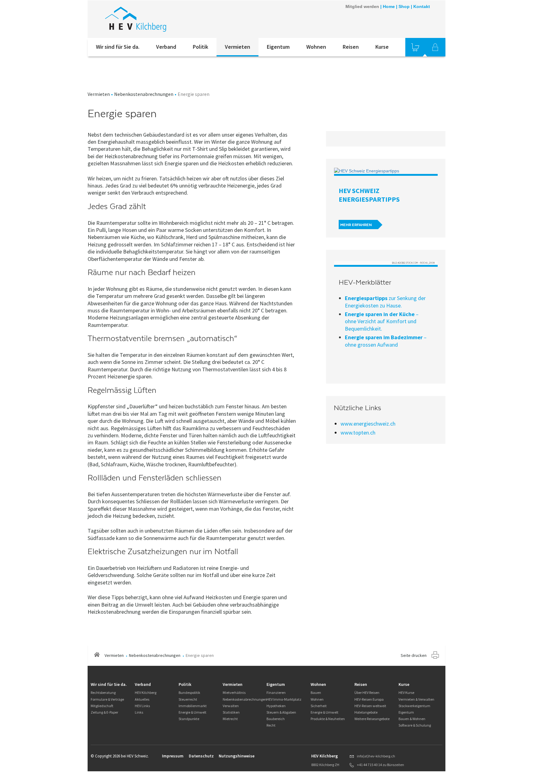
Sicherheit (319, 705)
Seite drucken (414, 655)
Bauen (316, 692)
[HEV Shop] (415, 47)
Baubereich (275, 718)
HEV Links (142, 705)
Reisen (351, 46)
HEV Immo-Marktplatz (283, 699)
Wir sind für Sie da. (117, 46)
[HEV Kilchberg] (170, 19)
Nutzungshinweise (236, 756)
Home (389, 6)
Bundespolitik (189, 692)
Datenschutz (201, 756)
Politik (200, 46)
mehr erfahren (356, 225)
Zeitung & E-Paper (104, 712)
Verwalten (231, 705)
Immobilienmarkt (193, 705)
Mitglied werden (362, 6)
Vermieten (237, 46)
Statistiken (231, 712)
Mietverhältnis (234, 692)
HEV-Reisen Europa (369, 699)
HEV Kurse (406, 692)
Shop (404, 6)
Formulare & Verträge (107, 699)
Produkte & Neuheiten (328, 718)
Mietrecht (230, 718)
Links (139, 712)
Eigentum (278, 46)
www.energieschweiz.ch (368, 423)
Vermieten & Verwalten (416, 699)
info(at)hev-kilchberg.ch (376, 756)
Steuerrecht (188, 699)
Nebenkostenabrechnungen (143, 94)
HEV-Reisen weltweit (370, 705)
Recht (270, 725)
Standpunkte (189, 718)
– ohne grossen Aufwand (386, 341)
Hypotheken (276, 705)
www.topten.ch (358, 432)
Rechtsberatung (103, 692)
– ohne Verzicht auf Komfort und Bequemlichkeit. (382, 321)
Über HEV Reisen (366, 692)
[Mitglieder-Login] (435, 47)
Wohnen (316, 46)
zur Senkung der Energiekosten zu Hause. (385, 302)
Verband (166, 46)
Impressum (173, 756)
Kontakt (421, 6)
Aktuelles (142, 699)
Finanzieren (276, 692)
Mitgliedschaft (102, 705)
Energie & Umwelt (192, 712)
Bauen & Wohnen (412, 718)
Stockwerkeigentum (414, 705)
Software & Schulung (415, 725)
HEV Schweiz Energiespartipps (369, 195)
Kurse (382, 46)
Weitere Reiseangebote (372, 718)
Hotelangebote (366, 712)
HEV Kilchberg (145, 692)
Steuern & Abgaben (281, 712)
